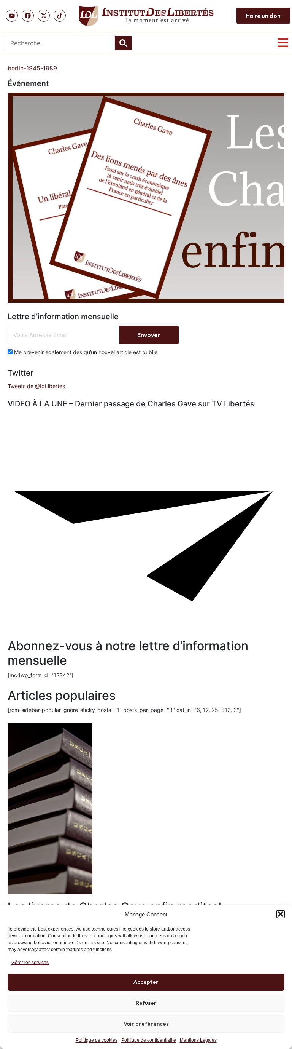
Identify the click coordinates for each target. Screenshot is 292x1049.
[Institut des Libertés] (146, 16)
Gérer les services (30, 962)
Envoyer (148, 335)
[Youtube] (12, 16)
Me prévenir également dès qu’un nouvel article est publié (85, 352)
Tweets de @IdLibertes (36, 386)
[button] (280, 914)
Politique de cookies (96, 1040)
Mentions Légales (198, 1040)
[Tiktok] (60, 16)
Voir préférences (146, 1023)
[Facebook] (28, 16)
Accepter (146, 981)
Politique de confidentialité (148, 1040)
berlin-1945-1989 (32, 68)
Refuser (146, 1002)
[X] (44, 16)
